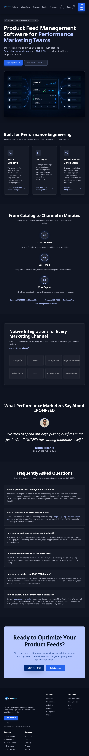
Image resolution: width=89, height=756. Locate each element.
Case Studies (73, 702)
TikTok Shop (42, 51)
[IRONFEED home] (8, 7)
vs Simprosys (9, 739)
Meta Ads (26, 51)
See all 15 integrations (68, 188)
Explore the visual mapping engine (15, 188)
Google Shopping (12, 51)
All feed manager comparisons (44, 304)
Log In (73, 7)
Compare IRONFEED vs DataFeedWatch (59, 300)
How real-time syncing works (41, 188)
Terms (27, 749)
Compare (53, 7)
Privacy (28, 746)
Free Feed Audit (74, 699)
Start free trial (81, 7)
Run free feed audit (34, 63)
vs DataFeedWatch (11, 749)
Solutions (36, 7)
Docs (69, 7)
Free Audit (62, 7)
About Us (28, 736)
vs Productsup (9, 736)
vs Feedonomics (10, 743)
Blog (69, 705)
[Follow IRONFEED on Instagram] (8, 722)
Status (48, 715)
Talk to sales (55, 668)
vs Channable (9, 746)
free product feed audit (22, 599)
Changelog (50, 712)
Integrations (25, 7)
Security (28, 743)
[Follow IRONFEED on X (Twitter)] (5, 722)
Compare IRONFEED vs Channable (23, 300)
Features (15, 7)
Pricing (45, 7)
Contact (28, 739)
